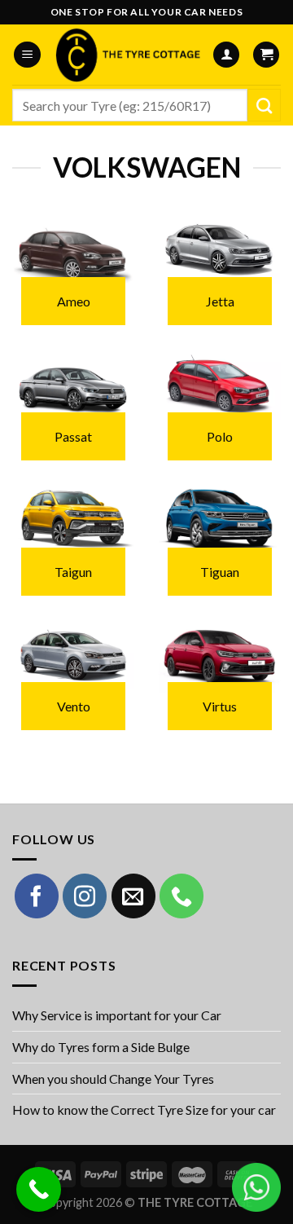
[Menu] (27, 55)
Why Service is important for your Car (116, 1015)
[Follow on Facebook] (37, 896)
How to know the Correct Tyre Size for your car (144, 1109)
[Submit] (264, 105)
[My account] (226, 55)
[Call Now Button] (38, 1189)
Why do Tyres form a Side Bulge (101, 1046)
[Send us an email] (133, 896)
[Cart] (266, 55)
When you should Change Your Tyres (113, 1078)
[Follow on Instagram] (85, 896)
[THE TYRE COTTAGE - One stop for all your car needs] (126, 54)
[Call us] (181, 896)
